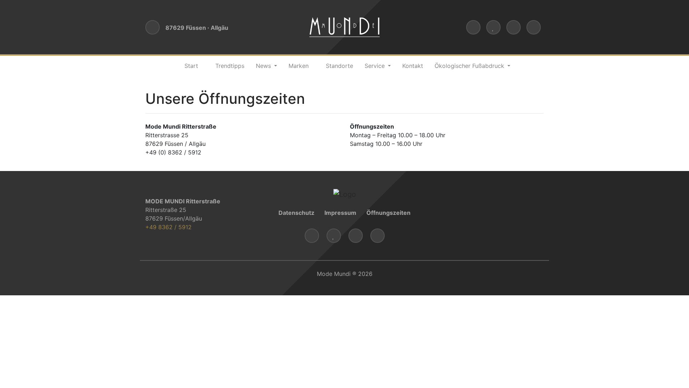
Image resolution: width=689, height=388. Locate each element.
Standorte (339, 65)
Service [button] (375, 65)
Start (191, 65)
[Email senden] (473, 27)
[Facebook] (513, 27)
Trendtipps (229, 65)
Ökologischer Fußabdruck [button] (470, 65)
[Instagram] (533, 27)
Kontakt (412, 65)
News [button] (264, 65)
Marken (299, 65)
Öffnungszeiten (388, 212)
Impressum (340, 212)
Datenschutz (296, 212)
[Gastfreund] (493, 27)
